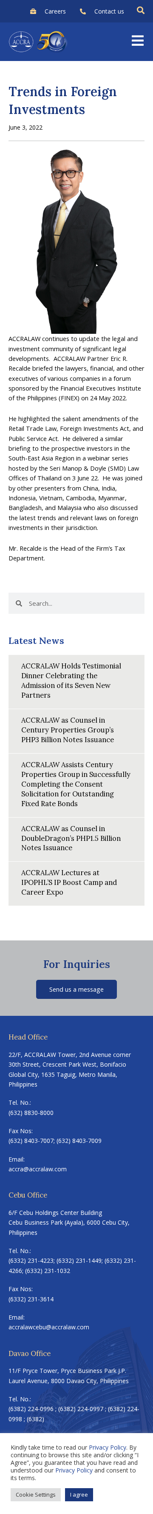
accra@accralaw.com (37, 1169)
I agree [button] (79, 1494)
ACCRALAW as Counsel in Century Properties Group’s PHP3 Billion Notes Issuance (67, 729)
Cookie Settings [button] (36, 1494)
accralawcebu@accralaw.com (48, 1327)
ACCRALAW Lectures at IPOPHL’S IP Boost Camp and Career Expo (69, 882)
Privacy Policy (107, 1447)
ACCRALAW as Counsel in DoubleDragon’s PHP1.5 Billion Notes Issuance (71, 838)
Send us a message (76, 989)
